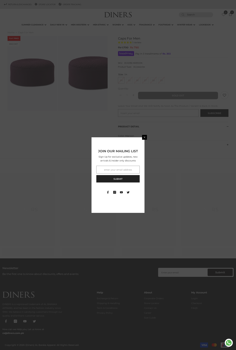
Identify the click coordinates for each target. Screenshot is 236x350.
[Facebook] (108, 192)
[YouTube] (121, 192)
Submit (118, 178)
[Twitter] (128, 192)
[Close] (144, 137)
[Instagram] (114, 192)
